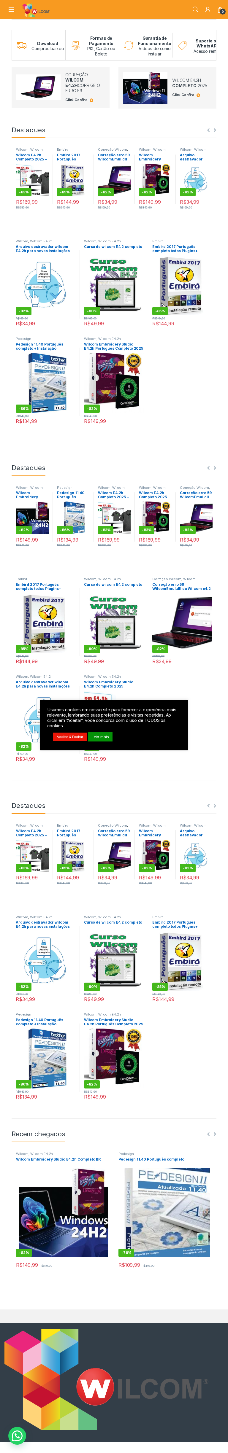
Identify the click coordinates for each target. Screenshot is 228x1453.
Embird (62, 149)
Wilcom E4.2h (41, 241)
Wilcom (22, 149)
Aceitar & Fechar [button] (70, 737)
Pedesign (23, 339)
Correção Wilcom (112, 149)
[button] (17, 1436)
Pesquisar (195, 9)
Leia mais (100, 736)
